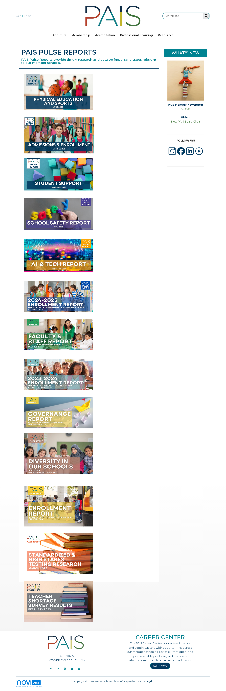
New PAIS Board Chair (185, 121)
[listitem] (20, 16)
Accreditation (105, 35)
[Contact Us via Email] (79, 668)
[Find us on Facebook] (51, 668)
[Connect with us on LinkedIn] (58, 668)
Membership (80, 35)
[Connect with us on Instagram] (65, 668)
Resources (166, 35)
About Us (59, 35)
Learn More (160, 665)
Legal (149, 681)
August (186, 108)
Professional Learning (136, 35)
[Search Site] (205, 16)
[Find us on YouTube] (71, 668)
